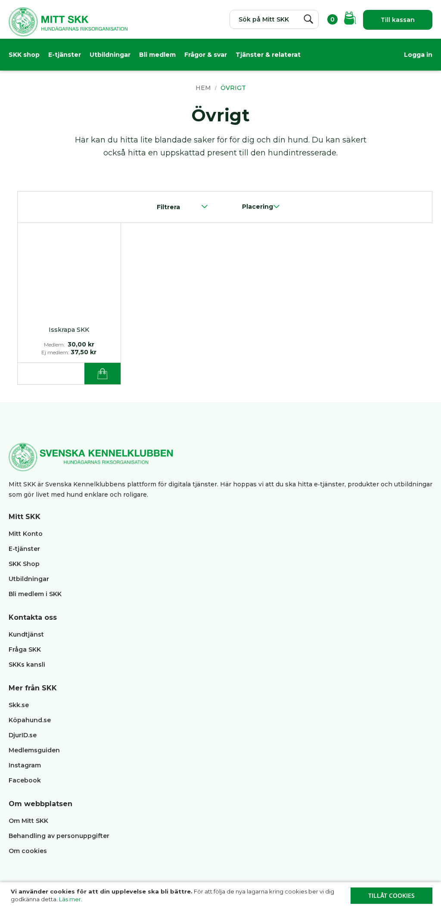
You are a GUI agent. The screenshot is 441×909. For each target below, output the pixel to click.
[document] (221, 895)
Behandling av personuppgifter (59, 836)
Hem (204, 88)
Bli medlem (157, 55)
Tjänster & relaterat (268, 55)
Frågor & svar (205, 55)
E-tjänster (64, 55)
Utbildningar (110, 55)
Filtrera (168, 207)
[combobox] (274, 19)
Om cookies (28, 851)
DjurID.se (23, 735)
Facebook (25, 780)
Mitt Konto (26, 534)
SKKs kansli (27, 664)
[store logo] (68, 24)
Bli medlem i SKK (35, 594)
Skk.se (19, 705)
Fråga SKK (25, 649)
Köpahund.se (30, 720)
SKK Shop (24, 564)
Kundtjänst (26, 634)
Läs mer (70, 899)
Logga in (418, 55)
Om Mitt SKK (28, 821)
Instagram (25, 765)
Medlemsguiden (35, 750)
